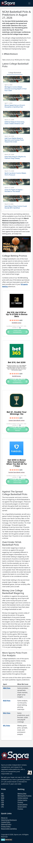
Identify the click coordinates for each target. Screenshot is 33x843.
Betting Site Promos (24, 796)
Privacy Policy (5, 827)
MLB (2, 798)
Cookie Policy (5, 822)
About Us (4, 818)
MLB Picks (6, 701)
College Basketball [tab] (14, 73)
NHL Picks (6, 713)
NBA (2, 796)
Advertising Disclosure (9, 820)
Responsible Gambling (9, 829)
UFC (2, 807)
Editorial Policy (6, 824)
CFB (2, 802)
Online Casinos (23, 798)
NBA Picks (6, 688)
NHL (2, 800)
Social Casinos (22, 804)
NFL (2, 794)
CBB (2, 804)
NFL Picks (6, 726)
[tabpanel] (16, 142)
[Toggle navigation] (29, 3)
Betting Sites (22, 794)
